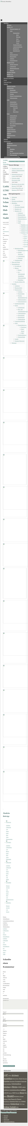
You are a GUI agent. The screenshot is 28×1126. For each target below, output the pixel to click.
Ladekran (6, 1090)
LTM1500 (6, 1092)
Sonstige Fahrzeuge (19, 341)
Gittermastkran (16, 1084)
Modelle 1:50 (18, 209)
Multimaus (6, 1099)
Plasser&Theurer (7, 1101)
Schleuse (23, 1101)
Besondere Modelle (19, 207)
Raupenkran (12, 1101)
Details (13, 199)
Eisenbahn (12, 1081)
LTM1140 (5, 924)
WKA (17, 1107)
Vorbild (13, 1107)
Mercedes (17, 1092)
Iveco (25, 234)
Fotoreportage (18, 289)
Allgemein (14, 197)
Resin (17, 1101)
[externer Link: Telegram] (21, 161)
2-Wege (9, 1075)
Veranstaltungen (16, 264)
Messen (17, 268)
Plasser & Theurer (16, 1099)
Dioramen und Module (17, 201)
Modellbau (14, 203)
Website (5, 1024)
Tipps (23, 1104)
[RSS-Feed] (16, 161)
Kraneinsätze (21, 293)
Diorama (25, 1078)
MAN (25, 238)
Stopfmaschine (7, 1104)
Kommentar (6, 998)
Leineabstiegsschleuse (8, 921)
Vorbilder (5, 160)
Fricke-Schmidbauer (7, 1084)
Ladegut (24, 1087)
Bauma (19, 270)
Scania (25, 246)
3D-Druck (17, 205)
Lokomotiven (21, 256)
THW (22, 333)
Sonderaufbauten (22, 335)
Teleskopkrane (21, 319)
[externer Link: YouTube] (12, 161)
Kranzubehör (21, 315)
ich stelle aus (18, 266)
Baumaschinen (21, 215)
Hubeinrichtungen (22, 219)
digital (20, 1078)
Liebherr (5, 922)
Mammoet (10, 1092)
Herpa (14, 1087)
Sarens (20, 1101)
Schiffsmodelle (18, 260)
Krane (4, 162)
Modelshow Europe (18, 1096)
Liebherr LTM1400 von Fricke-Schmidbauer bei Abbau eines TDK (6, 946)
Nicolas (26, 242)
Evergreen (18, 1081)
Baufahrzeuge (24, 224)
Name (4, 1012)
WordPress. (23, 1124)
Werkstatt (14, 343)
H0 (11, 1087)
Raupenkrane (21, 317)
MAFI (25, 236)
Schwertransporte (22, 301)
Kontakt (6, 1117)
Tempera (17, 1124)
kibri (20, 1087)
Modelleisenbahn (19, 248)
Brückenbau (16, 1078)
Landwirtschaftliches (20, 321)
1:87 (6, 1075)
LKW (19, 222)
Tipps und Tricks (16, 262)
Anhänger (20, 213)
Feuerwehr (23, 327)
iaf (18, 1087)
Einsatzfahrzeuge (22, 217)
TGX (21, 1104)
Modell (10, 1096)
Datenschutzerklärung (9, 1121)
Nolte (9, 1099)
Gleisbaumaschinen (19, 303)
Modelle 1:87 (18, 211)
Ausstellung (8, 1079)
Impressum (6, 1119)
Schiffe (16, 339)
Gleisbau (20, 291)
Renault (26, 244)
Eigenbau (6, 1081)
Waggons (20, 258)
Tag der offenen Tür (20, 282)
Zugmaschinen (21, 337)
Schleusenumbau (22, 299)
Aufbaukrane (21, 307)
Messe (22, 1093)
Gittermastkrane (22, 313)
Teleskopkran (6, 926)
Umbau (6, 1107)
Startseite (6, 1115)
